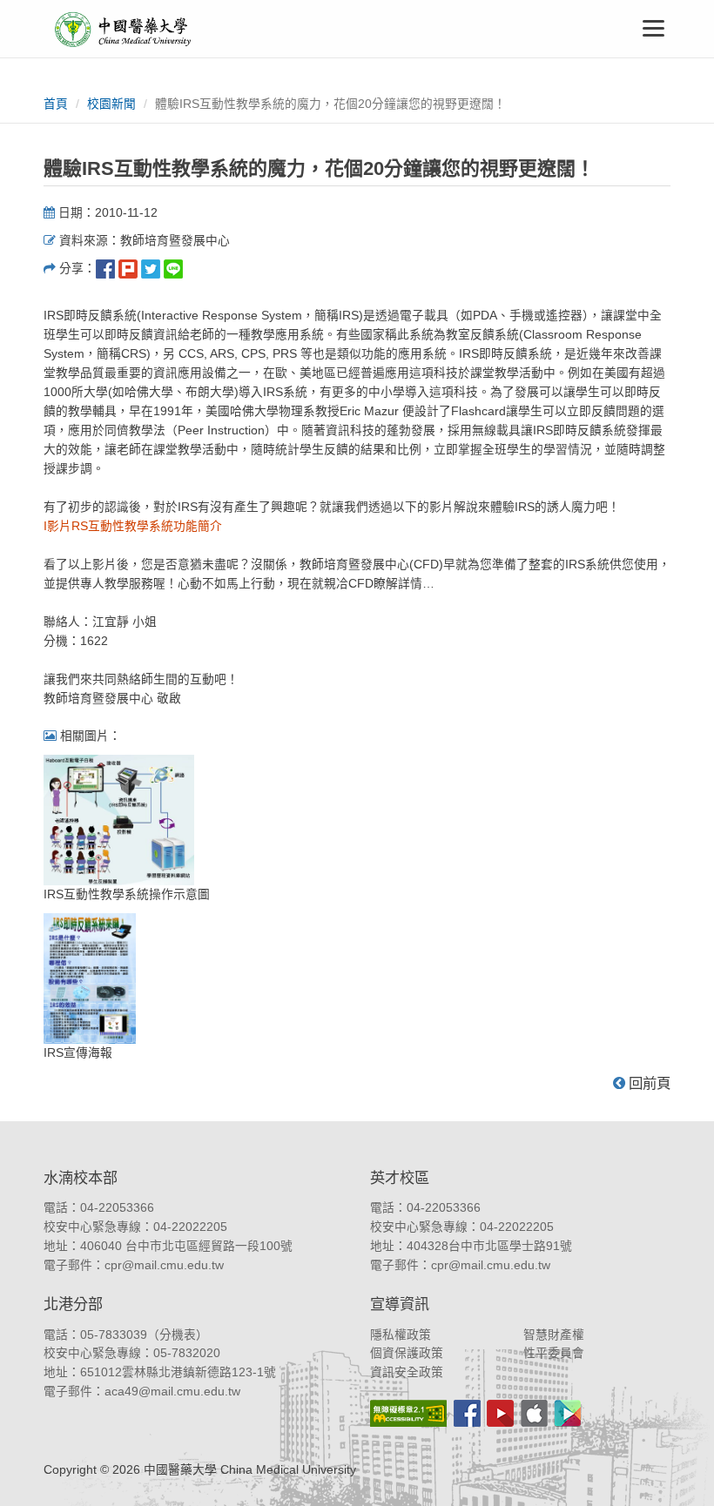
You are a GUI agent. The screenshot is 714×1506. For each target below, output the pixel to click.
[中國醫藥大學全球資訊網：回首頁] (122, 29)
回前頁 (647, 1083)
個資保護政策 (406, 1353)
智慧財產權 (553, 1334)
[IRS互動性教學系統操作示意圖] (119, 819)
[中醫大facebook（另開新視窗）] (467, 1413)
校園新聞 (111, 104)
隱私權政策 (400, 1334)
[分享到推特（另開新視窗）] (150, 268)
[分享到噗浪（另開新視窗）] (128, 268)
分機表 (177, 1334)
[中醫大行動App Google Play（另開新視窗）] (568, 1413)
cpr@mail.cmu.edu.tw (164, 1265)
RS (146, 526)
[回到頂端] (681, 1473)
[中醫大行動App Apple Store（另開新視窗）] (534, 1413)
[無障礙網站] (408, 1413)
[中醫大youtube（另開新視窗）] (500, 1413)
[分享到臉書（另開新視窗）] (105, 268)
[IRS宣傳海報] (90, 978)
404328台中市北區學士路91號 (489, 1246)
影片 (57, 526)
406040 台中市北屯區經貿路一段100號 (186, 1246)
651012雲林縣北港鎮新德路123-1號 (178, 1372)
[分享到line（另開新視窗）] (173, 268)
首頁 (56, 104)
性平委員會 (553, 1353)
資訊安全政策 (406, 1372)
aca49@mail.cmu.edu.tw (172, 1391)
